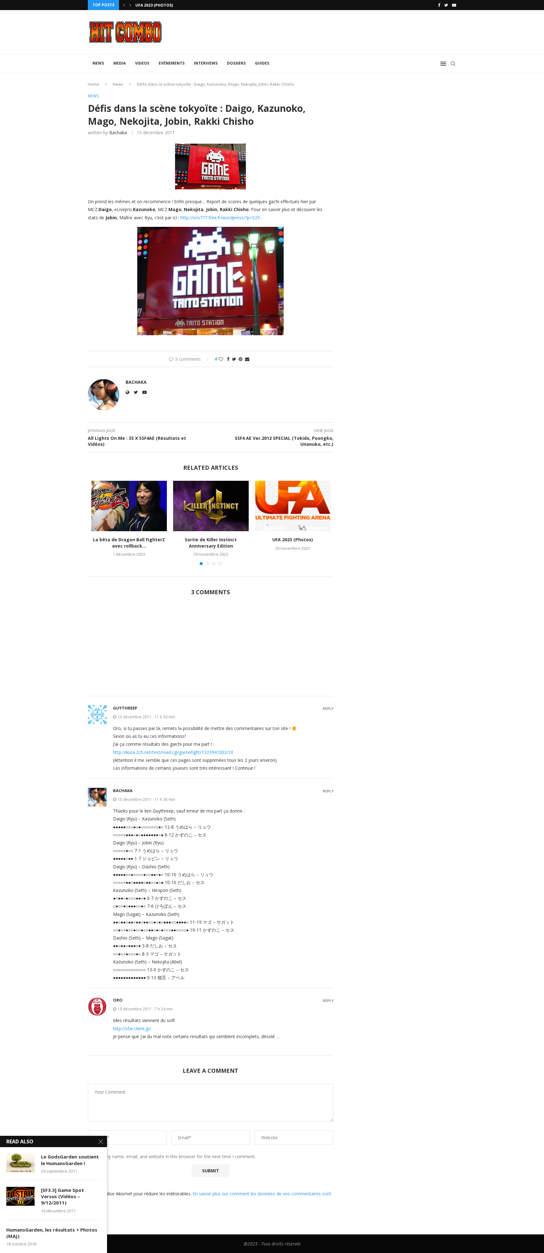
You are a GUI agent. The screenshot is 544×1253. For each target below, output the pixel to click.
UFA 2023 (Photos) (292, 540)
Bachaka (118, 132)
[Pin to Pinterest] (240, 359)
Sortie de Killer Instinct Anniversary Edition (211, 543)
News (98, 63)
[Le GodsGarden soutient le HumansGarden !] (20, 1162)
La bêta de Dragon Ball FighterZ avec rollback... (129, 543)
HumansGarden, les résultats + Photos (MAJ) (51, 1233)
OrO (117, 1000)
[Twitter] (446, 5)
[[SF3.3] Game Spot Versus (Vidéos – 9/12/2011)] (20, 1196)
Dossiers (236, 63)
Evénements (171, 63)
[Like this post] (221, 359)
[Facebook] (439, 5)
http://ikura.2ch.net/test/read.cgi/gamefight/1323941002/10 (173, 752)
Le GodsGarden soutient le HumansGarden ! (70, 1159)
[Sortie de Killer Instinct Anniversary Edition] (211, 506)
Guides (262, 63)
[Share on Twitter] (234, 359)
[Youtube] (454, 5)
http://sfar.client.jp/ (132, 1029)
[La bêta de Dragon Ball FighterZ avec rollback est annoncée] (129, 506)
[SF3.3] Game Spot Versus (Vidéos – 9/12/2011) (62, 1196)
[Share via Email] (247, 359)
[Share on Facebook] (228, 359)
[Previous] (124, 5)
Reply (328, 708)
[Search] (453, 64)
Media (119, 63)
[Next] (130, 5)
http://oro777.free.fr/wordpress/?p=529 (220, 218)
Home (93, 84)
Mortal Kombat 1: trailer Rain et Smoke (178, 5)
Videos (142, 63)
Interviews (206, 63)
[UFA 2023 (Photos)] (293, 506)
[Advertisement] (210, 649)
